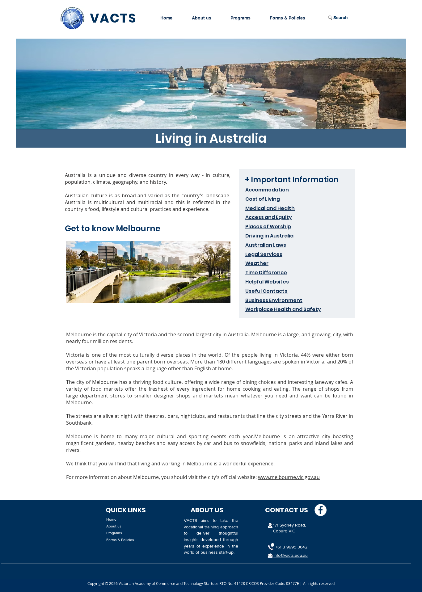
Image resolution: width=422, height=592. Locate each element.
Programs (114, 533)
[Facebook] (320, 510)
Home (111, 519)
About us (113, 526)
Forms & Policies (120, 540)
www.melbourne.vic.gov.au (289, 477)
